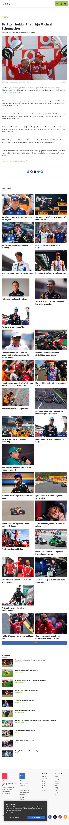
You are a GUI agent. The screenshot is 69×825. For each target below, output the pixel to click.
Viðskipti (44, 779)
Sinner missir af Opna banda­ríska (25, 730)
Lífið (43, 783)
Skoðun (44, 785)
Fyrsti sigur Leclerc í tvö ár (12, 549)
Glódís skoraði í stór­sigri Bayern (24, 741)
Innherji (57, 776)
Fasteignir (57, 779)
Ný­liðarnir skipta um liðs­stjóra (14, 299)
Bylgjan (57, 788)
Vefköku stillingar (14, 817)
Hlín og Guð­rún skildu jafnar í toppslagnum (28, 751)
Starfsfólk (22, 795)
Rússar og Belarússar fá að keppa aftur (51, 273)
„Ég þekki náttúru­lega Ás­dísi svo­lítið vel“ (27, 670)
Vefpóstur (22, 799)
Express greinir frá (15, 92)
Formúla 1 (5, 161)
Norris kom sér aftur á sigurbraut (15, 409)
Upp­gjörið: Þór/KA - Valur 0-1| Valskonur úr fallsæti (30, 680)
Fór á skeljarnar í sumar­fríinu (14, 327)
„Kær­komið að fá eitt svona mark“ (25, 710)
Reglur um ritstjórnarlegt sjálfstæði (9, 784)
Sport (43, 781)
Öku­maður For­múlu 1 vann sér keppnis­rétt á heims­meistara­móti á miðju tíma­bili (16, 355)
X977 (56, 792)
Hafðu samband (23, 788)
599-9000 (7, 794)
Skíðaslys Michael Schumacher (18, 161)
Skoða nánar (9, 812)
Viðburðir (57, 783)
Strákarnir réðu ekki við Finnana (24, 700)
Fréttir (44, 776)
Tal (56, 795)
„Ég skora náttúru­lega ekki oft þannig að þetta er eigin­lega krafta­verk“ (36, 720)
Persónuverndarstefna (8, 787)
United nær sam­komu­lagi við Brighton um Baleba (30, 660)
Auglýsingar (22, 785)
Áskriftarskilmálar (24, 792)
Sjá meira (34, 643)
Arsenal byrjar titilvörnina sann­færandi (26, 690)
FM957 (57, 790)
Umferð (21, 797)
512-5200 (25, 783)
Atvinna (57, 781)
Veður (56, 785)
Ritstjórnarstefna (24, 790)
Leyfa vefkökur (36, 817)
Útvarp (44, 790)
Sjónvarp (44, 788)
